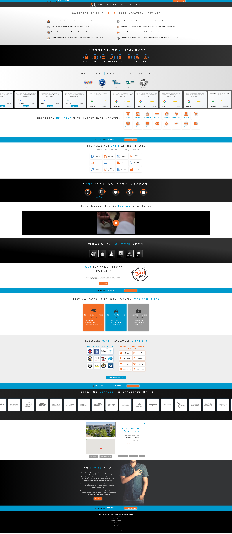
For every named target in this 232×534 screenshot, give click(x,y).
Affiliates (110, 514)
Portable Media (114, 4)
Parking (141, 456)
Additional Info (133, 456)
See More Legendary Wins (116, 377)
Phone (126, 4)
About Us (132, 4)
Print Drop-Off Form (106, 456)
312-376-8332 (108, 386)
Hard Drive (101, 4)
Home (100, 514)
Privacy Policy (117, 514)
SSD (107, 4)
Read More (26, 106)
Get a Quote (93, 456)
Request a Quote (179, 1)
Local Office (125, 514)
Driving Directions (123, 456)
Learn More (103, 283)
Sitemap (131, 514)
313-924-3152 (63, 1)
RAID (121, 4)
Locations (138, 4)
